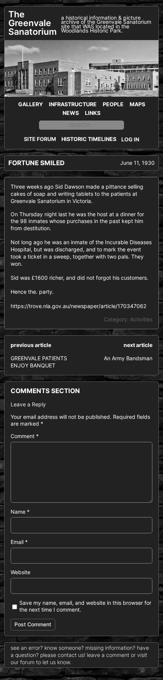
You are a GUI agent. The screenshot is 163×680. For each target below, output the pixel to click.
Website (20, 572)
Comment (25, 436)
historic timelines (88, 139)
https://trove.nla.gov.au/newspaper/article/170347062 (78, 306)
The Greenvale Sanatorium (32, 23)
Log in (130, 139)
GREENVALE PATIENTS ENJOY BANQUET (39, 362)
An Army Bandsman (128, 358)
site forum (40, 139)
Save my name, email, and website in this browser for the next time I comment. (85, 606)
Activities (141, 319)
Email (19, 542)
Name (20, 511)
